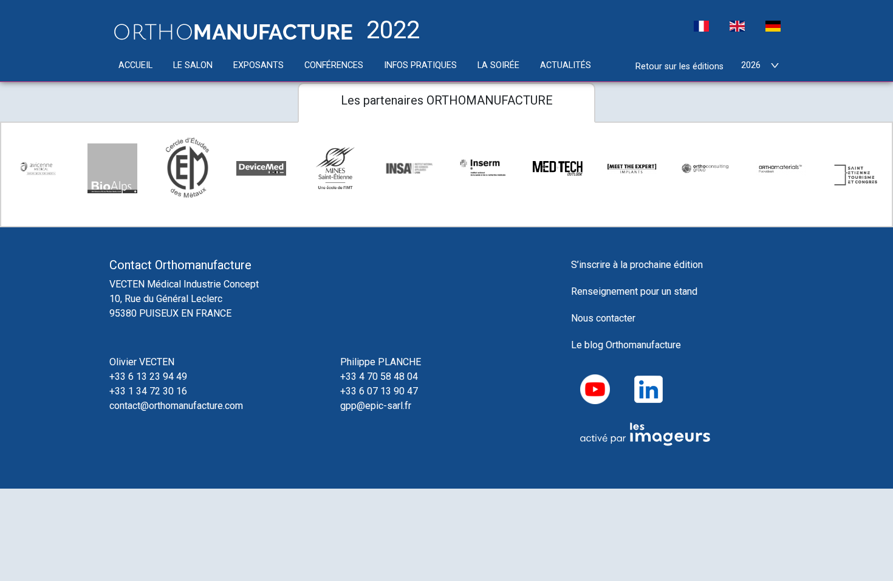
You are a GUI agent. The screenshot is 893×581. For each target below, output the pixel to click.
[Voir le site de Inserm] (483, 168)
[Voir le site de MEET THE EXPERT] (632, 168)
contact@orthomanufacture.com (176, 405)
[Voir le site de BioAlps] (112, 168)
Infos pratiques (420, 65)
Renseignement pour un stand (634, 291)
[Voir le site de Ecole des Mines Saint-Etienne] (335, 168)
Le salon (193, 65)
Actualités (565, 65)
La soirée (498, 65)
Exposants (258, 65)
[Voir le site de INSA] (409, 168)
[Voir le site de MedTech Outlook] (558, 168)
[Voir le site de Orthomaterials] (781, 168)
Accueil (135, 65)
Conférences (333, 65)
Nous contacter (603, 318)
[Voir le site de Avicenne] (38, 168)
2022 (390, 31)
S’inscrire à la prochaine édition (637, 264)
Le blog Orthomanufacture (627, 345)
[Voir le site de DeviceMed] (261, 168)
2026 (751, 65)
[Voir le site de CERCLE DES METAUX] (186, 168)
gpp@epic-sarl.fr (375, 405)
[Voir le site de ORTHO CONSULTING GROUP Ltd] (706, 168)
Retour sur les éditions (679, 66)
